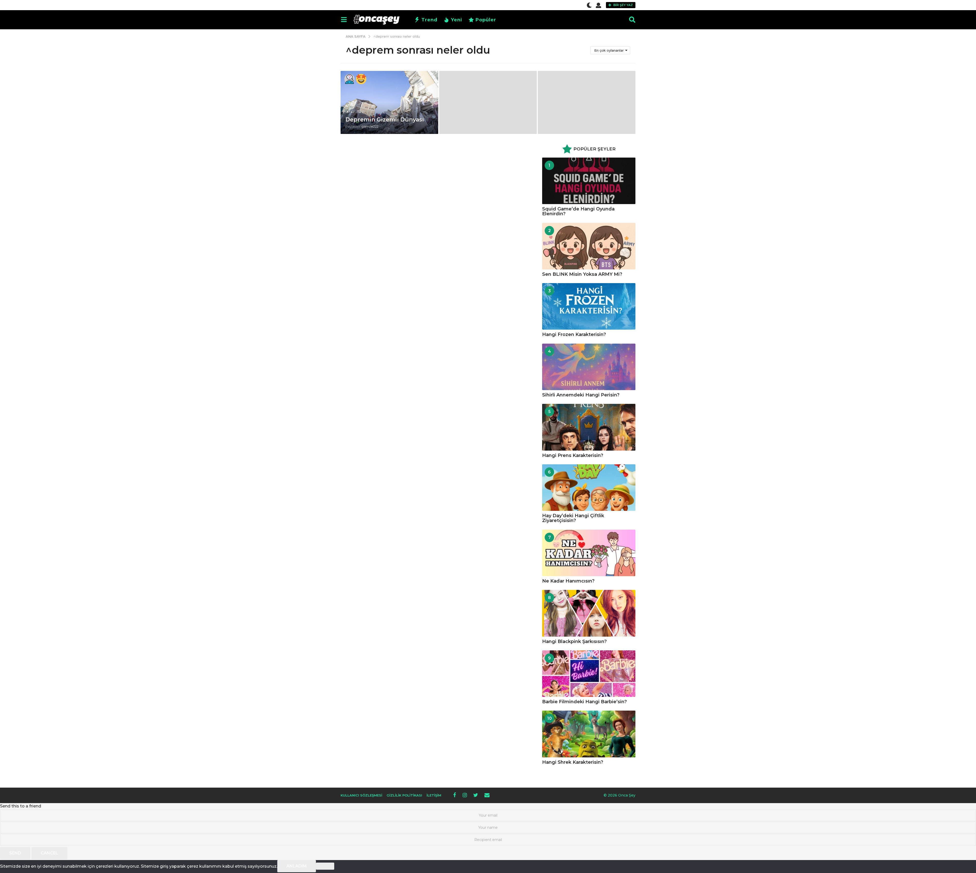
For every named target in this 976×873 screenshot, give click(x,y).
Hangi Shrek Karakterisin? (572, 762)
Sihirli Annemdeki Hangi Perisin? (580, 395)
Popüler (486, 20)
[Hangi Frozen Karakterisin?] (588, 306)
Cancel (49, 853)
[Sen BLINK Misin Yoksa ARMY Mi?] (588, 246)
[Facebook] (454, 795)
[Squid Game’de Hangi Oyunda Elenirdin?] (588, 181)
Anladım (296, 866)
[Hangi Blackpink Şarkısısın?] (588, 613)
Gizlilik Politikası (404, 795)
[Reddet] (325, 866)
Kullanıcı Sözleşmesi (361, 795)
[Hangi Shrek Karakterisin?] (588, 734)
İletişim (433, 795)
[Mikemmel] (361, 79)
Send (15, 853)
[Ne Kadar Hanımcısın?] (588, 553)
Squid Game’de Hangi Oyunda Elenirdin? (578, 211)
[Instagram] (465, 795)
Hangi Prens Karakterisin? (572, 455)
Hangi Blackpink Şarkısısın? (574, 641)
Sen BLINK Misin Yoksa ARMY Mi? (582, 274)
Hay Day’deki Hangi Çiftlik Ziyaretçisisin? (573, 518)
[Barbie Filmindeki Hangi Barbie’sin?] (588, 673)
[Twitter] (475, 795)
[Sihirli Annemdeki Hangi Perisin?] (588, 367)
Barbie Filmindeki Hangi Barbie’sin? (584, 701)
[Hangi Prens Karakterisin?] (588, 427)
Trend (429, 20)
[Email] (487, 795)
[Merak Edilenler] (349, 79)
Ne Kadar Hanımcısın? (568, 581)
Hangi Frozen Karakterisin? (574, 334)
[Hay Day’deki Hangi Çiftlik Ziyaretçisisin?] (588, 487)
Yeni (456, 20)
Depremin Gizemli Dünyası (384, 119)
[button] (589, 5)
